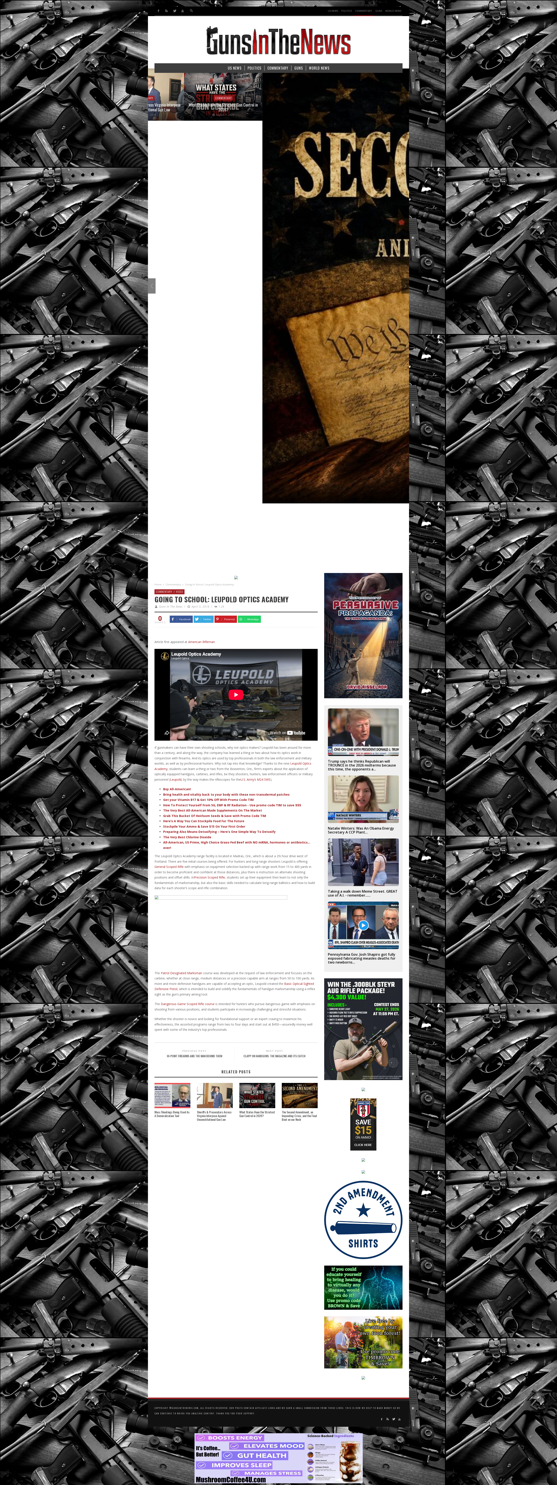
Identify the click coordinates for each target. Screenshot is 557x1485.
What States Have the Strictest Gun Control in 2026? (257, 1114)
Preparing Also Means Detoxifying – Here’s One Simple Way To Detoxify (219, 832)
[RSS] (167, 11)
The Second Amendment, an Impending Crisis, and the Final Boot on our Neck (299, 1116)
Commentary (173, 584)
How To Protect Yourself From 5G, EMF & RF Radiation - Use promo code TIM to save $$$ (232, 805)
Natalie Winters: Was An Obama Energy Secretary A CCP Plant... (361, 830)
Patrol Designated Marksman (181, 973)
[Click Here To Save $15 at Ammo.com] (363, 1124)
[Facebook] (158, 11)
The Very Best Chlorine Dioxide (187, 837)
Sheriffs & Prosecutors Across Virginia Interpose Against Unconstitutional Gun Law (214, 1116)
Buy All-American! (177, 789)
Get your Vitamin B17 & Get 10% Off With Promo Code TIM (208, 800)
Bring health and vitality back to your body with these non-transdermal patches (226, 794)
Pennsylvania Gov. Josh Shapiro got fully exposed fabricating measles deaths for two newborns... (362, 958)
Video (179, 591)
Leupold (175, 779)
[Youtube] (182, 11)
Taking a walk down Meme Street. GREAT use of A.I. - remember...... (363, 893)
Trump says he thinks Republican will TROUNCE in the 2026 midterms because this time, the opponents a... (362, 765)
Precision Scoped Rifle (209, 877)
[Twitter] (175, 11)
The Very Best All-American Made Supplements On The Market (212, 810)
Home (158, 584)
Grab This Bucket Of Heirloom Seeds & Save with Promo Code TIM (214, 816)
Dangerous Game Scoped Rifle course (188, 1004)
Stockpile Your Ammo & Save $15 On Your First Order (204, 826)
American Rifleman (201, 642)
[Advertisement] (278, 540)
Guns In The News (171, 606)
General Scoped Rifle (169, 867)
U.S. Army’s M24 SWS (255, 779)
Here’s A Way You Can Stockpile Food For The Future (203, 821)
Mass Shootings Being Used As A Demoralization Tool (172, 1114)
